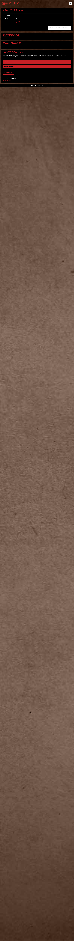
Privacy (4, 80)
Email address (9, 66)
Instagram (12, 43)
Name (6, 62)
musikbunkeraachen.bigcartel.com (13, 22)
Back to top (35, 85)
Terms (8, 80)
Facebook (11, 36)
